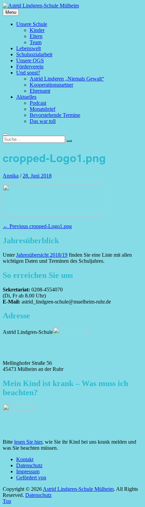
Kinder (37, 30)
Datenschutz (29, 465)
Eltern (36, 36)
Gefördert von (31, 477)
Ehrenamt (40, 91)
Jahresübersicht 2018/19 (41, 255)
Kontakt (24, 459)
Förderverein (30, 66)
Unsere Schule (31, 24)
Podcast (38, 103)
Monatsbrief (42, 109)
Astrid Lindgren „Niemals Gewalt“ (67, 79)
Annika (11, 176)
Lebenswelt (28, 48)
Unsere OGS (30, 60)
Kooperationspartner (51, 85)
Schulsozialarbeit (34, 54)
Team (35, 42)
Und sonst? (28, 72)
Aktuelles (26, 97)
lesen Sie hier (28, 442)
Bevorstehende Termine (55, 115)
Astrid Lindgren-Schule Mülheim (78, 489)
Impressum (27, 471)
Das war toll (43, 121)
